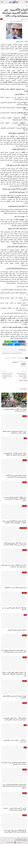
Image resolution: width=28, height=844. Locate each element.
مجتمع (24, 482)
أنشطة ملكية (23, 528)
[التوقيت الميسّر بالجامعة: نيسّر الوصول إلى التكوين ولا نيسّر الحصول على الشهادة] (14, 444)
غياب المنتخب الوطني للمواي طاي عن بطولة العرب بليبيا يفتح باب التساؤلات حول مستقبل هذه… (14, 674)
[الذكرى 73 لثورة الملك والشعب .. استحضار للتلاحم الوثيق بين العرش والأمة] (14, 799)
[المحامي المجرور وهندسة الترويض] (14, 620)
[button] (21, 342)
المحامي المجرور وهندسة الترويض (17, 630)
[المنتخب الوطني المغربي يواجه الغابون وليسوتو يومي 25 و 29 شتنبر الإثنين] (14, 466)
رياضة (24, 394)
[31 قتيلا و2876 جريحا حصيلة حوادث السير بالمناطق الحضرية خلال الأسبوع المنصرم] (14, 821)
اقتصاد (24, 416)
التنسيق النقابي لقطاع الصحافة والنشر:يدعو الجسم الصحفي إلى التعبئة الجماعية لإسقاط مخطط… (14, 786)
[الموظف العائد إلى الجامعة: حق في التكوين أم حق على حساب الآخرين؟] (14, 753)
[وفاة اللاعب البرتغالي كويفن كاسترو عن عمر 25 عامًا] (14, 598)
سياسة (24, 506)
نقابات (24, 769)
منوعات (24, 593)
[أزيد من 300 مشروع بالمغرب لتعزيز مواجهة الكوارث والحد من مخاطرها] (14, 422)
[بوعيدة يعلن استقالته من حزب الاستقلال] (14, 578)
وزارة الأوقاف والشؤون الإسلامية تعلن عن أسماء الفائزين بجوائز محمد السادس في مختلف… (14, 499)
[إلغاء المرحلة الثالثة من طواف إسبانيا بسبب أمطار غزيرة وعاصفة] (14, 400)
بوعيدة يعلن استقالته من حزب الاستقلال (15, 587)
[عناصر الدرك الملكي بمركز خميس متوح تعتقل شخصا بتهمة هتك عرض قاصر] (14, 556)
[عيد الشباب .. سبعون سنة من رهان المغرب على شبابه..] (14, 731)
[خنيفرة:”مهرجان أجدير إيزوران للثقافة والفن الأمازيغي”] (14, 686)
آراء (1, 19)
